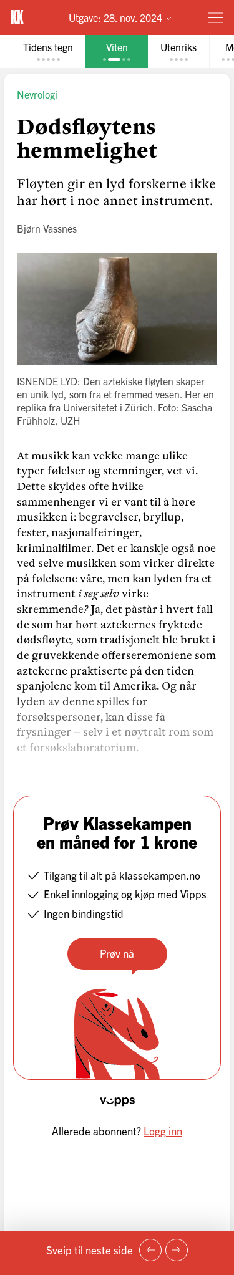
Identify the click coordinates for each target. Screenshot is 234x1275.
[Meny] (215, 17)
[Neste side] (176, 1250)
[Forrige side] (150, 1250)
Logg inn (163, 1130)
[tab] (48, 51)
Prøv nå (117, 953)
